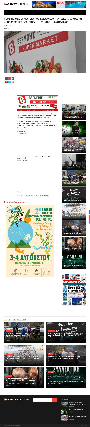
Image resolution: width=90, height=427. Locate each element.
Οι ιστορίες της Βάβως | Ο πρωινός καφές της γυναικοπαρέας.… (72, 166)
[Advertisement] (37, 85)
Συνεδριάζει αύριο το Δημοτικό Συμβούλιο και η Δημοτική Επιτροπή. (73, 117)
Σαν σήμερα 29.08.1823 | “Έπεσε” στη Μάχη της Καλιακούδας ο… (73, 216)
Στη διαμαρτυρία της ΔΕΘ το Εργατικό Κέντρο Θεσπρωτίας (73, 150)
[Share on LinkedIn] (13, 78)
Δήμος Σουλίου (29, 195)
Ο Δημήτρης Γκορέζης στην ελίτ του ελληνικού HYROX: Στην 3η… (72, 249)
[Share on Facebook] (6, 78)
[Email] (13, 82)
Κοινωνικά (20, 195)
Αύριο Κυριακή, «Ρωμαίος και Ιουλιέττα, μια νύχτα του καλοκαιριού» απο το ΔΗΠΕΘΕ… (65, 335)
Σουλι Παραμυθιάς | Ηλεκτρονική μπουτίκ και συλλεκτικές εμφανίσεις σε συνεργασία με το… (66, 377)
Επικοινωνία (6, 13)
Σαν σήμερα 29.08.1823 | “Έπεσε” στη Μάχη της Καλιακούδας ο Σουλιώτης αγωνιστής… (23, 357)
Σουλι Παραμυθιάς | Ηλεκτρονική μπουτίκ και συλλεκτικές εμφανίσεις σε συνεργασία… (73, 265)
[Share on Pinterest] (6, 82)
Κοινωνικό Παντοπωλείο (42, 195)
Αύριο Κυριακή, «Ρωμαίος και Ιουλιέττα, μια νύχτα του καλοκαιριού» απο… (74, 199)
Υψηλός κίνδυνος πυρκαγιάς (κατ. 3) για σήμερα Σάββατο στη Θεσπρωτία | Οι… (64, 357)
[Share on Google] (9, 78)
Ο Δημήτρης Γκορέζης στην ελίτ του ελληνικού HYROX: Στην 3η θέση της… (21, 380)
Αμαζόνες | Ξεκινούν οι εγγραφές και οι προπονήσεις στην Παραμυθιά (73, 183)
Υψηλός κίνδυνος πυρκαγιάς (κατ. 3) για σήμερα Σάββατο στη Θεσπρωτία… (73, 232)
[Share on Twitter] (9, 82)
